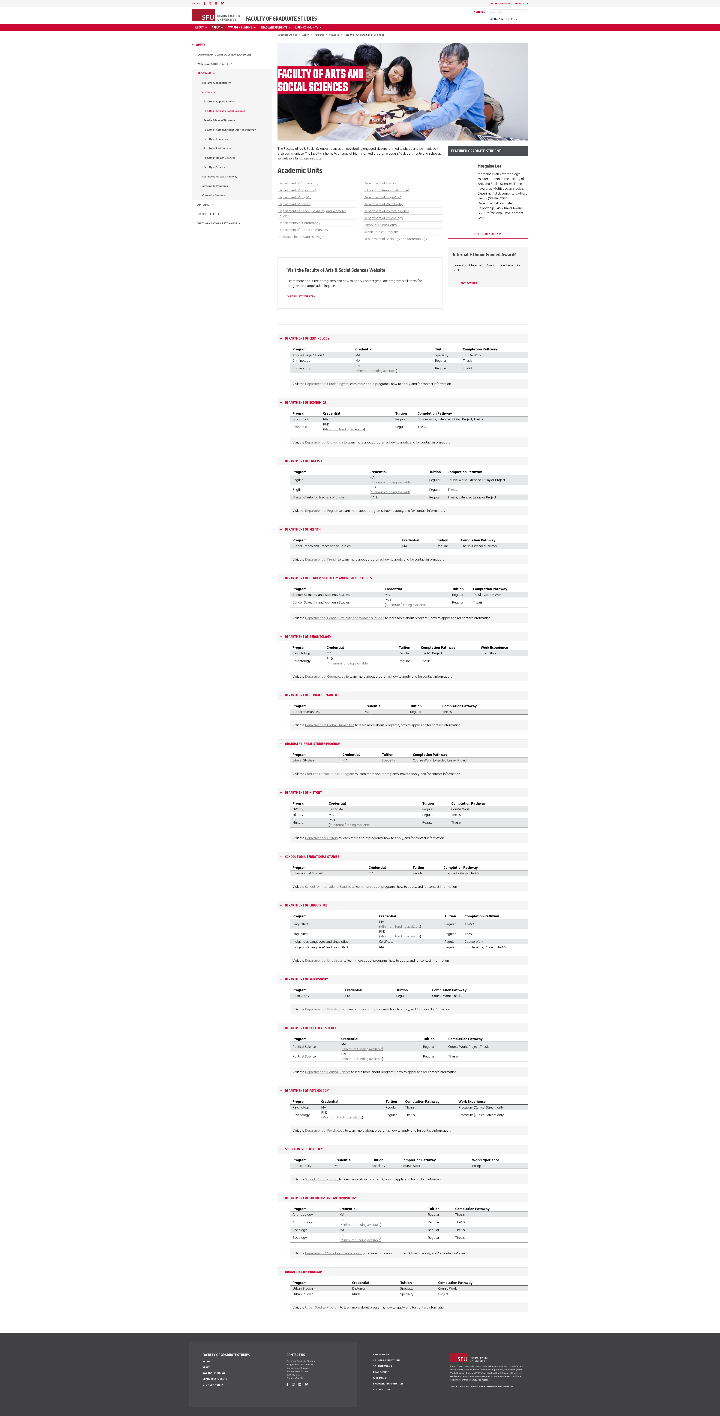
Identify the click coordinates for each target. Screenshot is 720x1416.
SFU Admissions (382, 1366)
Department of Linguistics (382, 197)
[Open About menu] (206, 27)
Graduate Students (273, 27)
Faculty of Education (215, 139)
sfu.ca (196, 3)
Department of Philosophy (383, 204)
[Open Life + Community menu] (321, 27)
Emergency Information (388, 1383)
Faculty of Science (214, 167)
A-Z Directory (381, 1389)
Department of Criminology (298, 183)
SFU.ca (513, 19)
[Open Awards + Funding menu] (255, 27)
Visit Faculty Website (300, 296)
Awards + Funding (240, 27)
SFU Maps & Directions (386, 1360)
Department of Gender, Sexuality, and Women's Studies (328, 578)
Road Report (381, 1372)
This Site (499, 19)
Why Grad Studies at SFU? (214, 64)
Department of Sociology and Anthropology (395, 239)
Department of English (294, 197)
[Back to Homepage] (216, 15)
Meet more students (488, 234)
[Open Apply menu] (222, 27)
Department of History (380, 183)
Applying (203, 204)
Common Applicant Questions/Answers (224, 54)
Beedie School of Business (219, 120)
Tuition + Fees (206, 214)
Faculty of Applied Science (219, 101)
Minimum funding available (376, 371)
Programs (319, 34)
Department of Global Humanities (303, 230)
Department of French (294, 204)
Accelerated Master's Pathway (219, 176)
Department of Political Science (386, 211)
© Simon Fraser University (500, 1386)
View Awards (468, 282)
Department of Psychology (383, 218)
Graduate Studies (287, 34)
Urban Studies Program (381, 232)
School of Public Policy (380, 225)
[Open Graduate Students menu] (290, 27)
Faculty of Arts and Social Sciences (224, 111)
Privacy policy (478, 1386)
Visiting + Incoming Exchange (217, 223)
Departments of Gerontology (299, 223)
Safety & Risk (381, 1354)
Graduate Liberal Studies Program (302, 237)
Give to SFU (380, 1377)
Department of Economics (297, 190)
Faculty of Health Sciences (219, 157)
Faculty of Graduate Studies (281, 18)
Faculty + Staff (500, 3)
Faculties (334, 34)
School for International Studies (387, 190)
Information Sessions (213, 195)
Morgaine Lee (490, 166)
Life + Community (306, 27)
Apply (216, 27)
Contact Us (521, 3)
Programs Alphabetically (216, 82)
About (199, 27)
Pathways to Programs (214, 186)
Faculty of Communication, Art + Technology (229, 129)
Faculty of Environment (217, 148)
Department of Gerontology (308, 637)
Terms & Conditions (459, 1386)
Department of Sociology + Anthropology (335, 1253)
